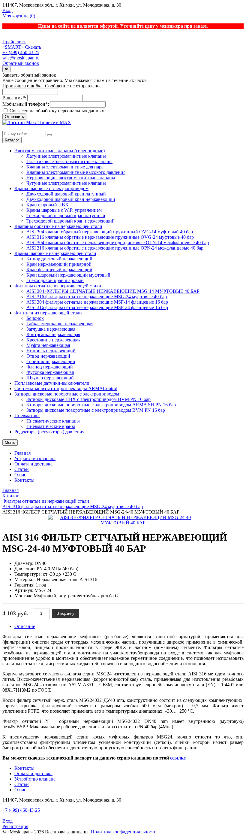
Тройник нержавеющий (50, 361)
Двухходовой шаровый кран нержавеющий (70, 199)
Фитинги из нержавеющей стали (48, 312)
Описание (24, 626)
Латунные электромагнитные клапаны (66, 156)
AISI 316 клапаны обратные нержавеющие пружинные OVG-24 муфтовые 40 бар (110, 237)
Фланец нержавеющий (49, 366)
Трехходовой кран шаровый (55, 280)
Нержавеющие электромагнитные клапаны (70, 177)
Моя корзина (18, 15)
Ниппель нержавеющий (51, 350)
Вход (7, 10)
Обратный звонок (20, 63)
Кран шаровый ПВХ (47, 204)
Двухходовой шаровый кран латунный (66, 193)
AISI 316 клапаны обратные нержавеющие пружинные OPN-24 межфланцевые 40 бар (114, 247)
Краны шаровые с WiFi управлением (64, 210)
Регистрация (15, 826)
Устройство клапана (35, 458)
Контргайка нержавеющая (53, 334)
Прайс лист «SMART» (14, 44)
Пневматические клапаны (53, 420)
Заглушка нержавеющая (50, 329)
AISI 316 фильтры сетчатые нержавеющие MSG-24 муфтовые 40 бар (96, 296)
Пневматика (27, 415)
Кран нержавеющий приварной (59, 264)
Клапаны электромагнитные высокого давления (75, 172)
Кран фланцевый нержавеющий (59, 269)
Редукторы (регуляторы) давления (49, 431)
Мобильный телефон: (25, 104)
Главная (22, 453)
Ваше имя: (14, 97)
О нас (20, 474)
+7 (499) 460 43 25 (20, 52)
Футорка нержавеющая (50, 372)
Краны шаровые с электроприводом (51, 188)
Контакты (24, 480)
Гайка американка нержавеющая (59, 323)
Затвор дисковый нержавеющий (59, 258)
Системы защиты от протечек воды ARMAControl (65, 388)
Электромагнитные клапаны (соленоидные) (59, 150)
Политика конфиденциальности (124, 831)
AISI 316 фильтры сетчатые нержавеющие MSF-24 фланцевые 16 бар (97, 307)
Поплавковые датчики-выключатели (51, 383)
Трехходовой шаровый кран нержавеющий (70, 220)
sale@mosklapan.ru (21, 57)
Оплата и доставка (33, 463)
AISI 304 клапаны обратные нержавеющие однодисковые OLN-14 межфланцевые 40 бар (117, 242)
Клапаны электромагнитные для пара (65, 166)
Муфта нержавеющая (48, 345)
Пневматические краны (50, 426)
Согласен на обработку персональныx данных (56, 110)
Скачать (33, 47)
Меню (10, 442)
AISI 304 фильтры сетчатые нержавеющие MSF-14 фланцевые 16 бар (97, 302)
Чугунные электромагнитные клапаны (66, 183)
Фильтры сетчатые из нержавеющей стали (57, 285)
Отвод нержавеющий (48, 356)
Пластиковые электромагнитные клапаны (69, 161)
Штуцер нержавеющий (50, 377)
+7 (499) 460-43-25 (21, 810)
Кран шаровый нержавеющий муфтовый (68, 274)
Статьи (21, 469)
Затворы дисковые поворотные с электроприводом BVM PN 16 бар (95, 410)
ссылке (178, 757)
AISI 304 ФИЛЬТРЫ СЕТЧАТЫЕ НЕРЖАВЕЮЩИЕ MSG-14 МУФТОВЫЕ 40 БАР (113, 291)
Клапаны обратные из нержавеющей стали (58, 226)
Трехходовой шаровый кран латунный (65, 215)
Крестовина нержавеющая (53, 339)
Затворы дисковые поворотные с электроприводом (66, 393)
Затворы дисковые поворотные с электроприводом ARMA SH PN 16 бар (101, 404)
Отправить (14, 116)
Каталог (12, 140)
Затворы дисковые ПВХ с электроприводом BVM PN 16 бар (88, 399)
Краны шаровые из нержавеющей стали (55, 253)
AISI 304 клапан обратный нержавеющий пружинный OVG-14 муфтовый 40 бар (109, 231)
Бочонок (35, 318)
